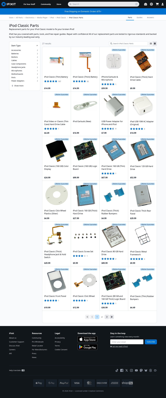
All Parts (19, 17)
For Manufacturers (39, 349)
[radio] (151, 43)
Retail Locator (37, 345)
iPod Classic (61, 17)
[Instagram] (131, 370)
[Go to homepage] (9, 4)
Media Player (42, 17)
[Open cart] (157, 4)
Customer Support (16, 342)
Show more (18, 86)
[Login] (163, 4)
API (10, 353)
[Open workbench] (145, 4)
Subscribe (151, 342)
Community (36, 338)
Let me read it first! (120, 346)
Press (34, 353)
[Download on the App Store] (87, 339)
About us (12, 338)
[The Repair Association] (155, 370)
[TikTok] (116, 370)
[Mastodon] (141, 370)
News (34, 357)
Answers (150, 17)
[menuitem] (29, 4)
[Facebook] (121, 370)
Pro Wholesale (38, 342)
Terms (57, 345)
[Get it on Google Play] (87, 347)
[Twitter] (126, 370)
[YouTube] (136, 370)
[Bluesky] (146, 370)
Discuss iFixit (14, 345)
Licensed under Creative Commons (89, 391)
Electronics (30, 17)
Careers (12, 349)
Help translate (15, 370)
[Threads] (150, 370)
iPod (52, 17)
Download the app (87, 333)
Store (11, 17)
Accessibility (60, 338)
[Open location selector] (151, 4)
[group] (153, 43)
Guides (139, 17)
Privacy (58, 342)
